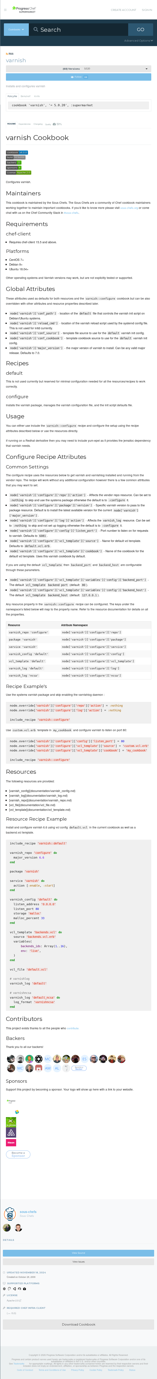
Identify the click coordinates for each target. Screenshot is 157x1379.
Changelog (38, 124)
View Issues (79, 1261)
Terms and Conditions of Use (52, 1370)
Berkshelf (25, 96)
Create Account (123, 9)
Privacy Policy (77, 1370)
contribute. (73, 1028)
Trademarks (18, 1363)
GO (140, 29)
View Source (78, 1253)
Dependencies (25, 124)
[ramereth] (20, 1229)
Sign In (147, 9)
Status (132, 1370)
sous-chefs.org (129, 208)
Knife (37, 96)
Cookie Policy (96, 1370)
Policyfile (12, 96)
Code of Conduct (25, 1370)
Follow (81, 77)
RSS (10, 53)
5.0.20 (76, 68)
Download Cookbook (78, 1324)
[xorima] (8, 1229)
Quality (53, 124)
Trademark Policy (116, 1370)
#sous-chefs (71, 213)
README (11, 123)
